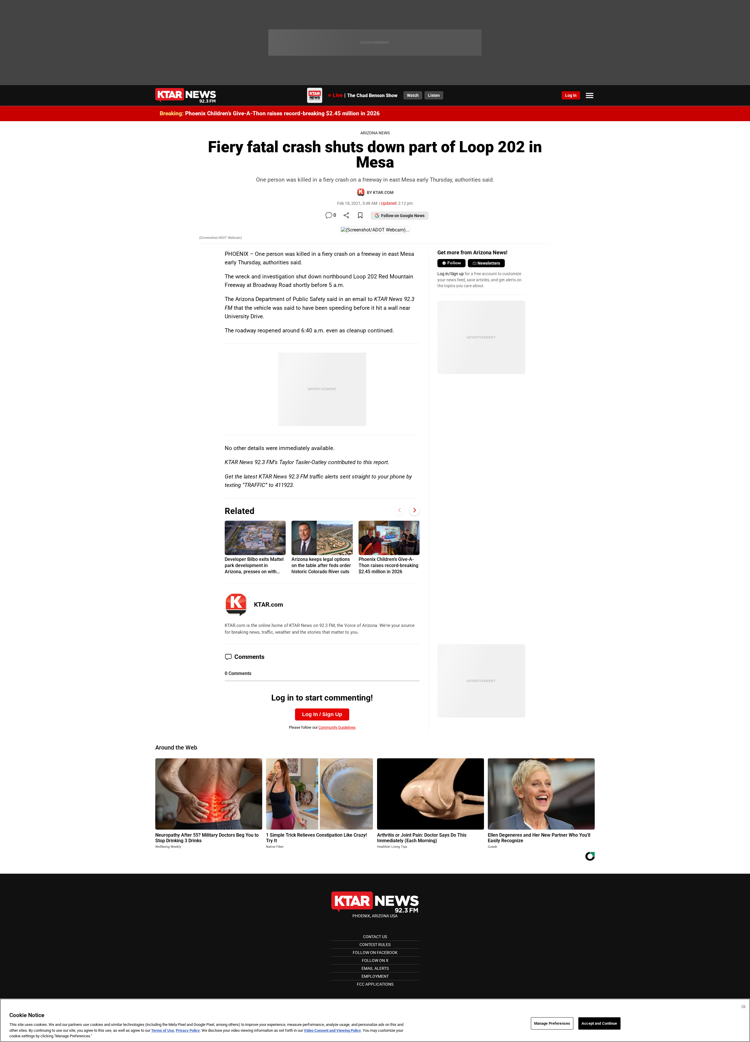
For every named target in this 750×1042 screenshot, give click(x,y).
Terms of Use (162, 1030)
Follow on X (375, 960)
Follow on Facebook (375, 952)
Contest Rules (375, 944)
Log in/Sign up (450, 273)
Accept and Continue (599, 1023)
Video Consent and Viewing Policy (332, 1030)
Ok (744, 1006)
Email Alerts (375, 968)
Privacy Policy (188, 1030)
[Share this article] (346, 215)
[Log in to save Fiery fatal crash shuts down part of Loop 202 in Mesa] (360, 215)
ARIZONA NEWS (375, 133)
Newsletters (489, 263)
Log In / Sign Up (322, 714)
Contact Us (375, 936)
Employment (375, 976)
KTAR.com (268, 604)
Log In (571, 95)
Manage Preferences (552, 1023)
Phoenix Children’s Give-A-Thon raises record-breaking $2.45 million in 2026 (282, 113)
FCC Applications (375, 984)
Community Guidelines (337, 727)
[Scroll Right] (414, 510)
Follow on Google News (403, 215)
